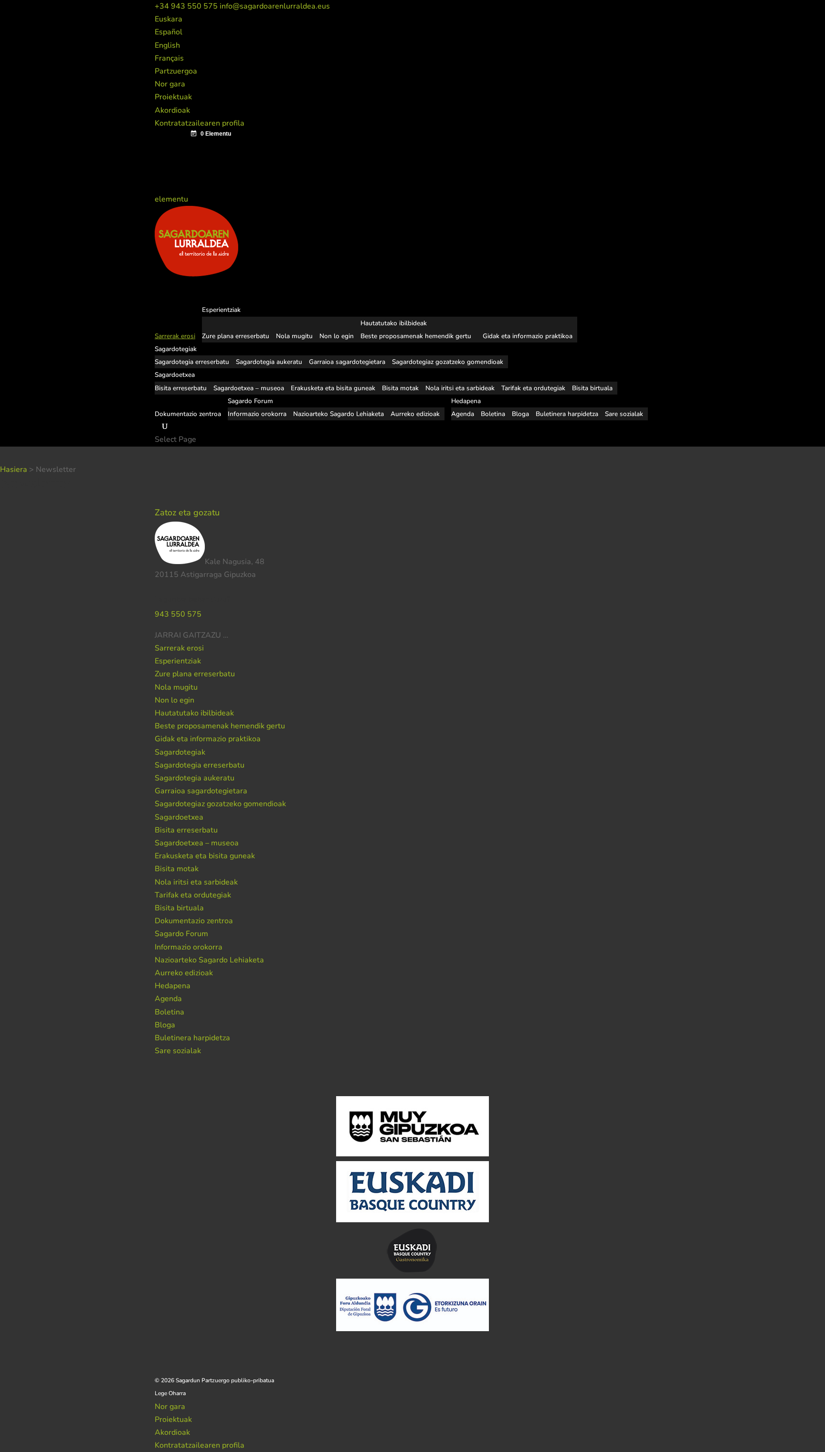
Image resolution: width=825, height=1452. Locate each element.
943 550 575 (178, 614)
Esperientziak (178, 661)
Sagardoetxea (179, 817)
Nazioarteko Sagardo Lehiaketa (338, 413)
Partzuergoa (176, 71)
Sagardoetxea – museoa (248, 388)
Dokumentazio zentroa (188, 413)
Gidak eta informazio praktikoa (527, 336)
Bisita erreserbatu (181, 388)
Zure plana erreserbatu (235, 336)
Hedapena (172, 986)
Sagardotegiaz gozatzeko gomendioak (447, 361)
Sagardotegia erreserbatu (192, 361)
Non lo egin (336, 336)
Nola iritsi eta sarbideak (460, 388)
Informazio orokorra (257, 413)
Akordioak (172, 110)
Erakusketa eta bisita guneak (333, 388)
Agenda (462, 413)
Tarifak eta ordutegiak (533, 388)
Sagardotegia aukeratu (269, 361)
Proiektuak (173, 97)
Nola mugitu (294, 336)
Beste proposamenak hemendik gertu (415, 336)
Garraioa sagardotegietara (347, 361)
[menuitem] (168, 19)
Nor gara (170, 84)
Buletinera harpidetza (567, 413)
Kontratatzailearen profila (199, 123)
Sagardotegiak (180, 752)
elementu (172, 199)
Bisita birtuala (592, 388)
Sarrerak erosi (179, 648)
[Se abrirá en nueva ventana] (229, 635)
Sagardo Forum (181, 934)
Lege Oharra (170, 1393)
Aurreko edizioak (415, 413)
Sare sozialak (624, 413)
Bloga (520, 413)
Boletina (493, 413)
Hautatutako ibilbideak (393, 323)
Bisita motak (400, 388)
